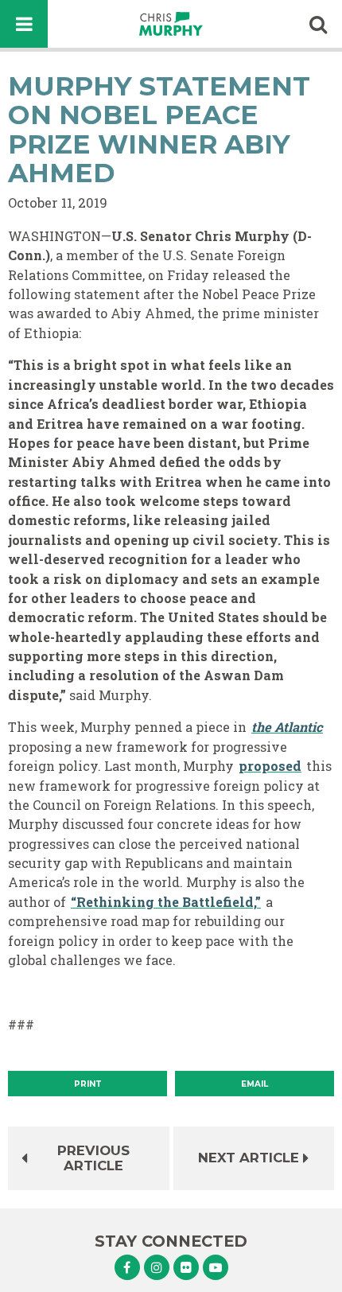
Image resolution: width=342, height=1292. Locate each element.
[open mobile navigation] (24, 24)
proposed (270, 765)
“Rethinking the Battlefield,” (166, 901)
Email (254, 1084)
